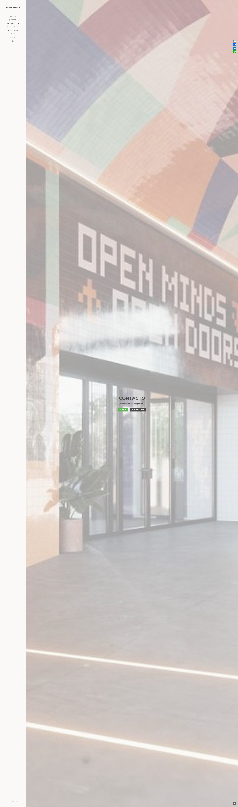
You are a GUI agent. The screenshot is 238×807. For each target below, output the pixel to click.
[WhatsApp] (234, 52)
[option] (132, 403)
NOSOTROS (13, 30)
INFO (124, 409)
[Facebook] (234, 44)
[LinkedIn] (234, 48)
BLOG (13, 34)
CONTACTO (13, 37)
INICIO (13, 16)
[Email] (234, 41)
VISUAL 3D (11, 27)
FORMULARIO (139, 409)
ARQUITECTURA (13, 20)
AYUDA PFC (12, 23)
